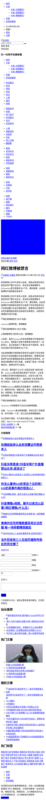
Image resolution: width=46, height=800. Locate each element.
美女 (8, 245)
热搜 (8, 112)
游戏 (8, 89)
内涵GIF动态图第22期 (16, 677)
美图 (8, 202)
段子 (8, 239)
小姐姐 (29, 755)
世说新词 (10, 123)
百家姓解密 (11, 21)
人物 (8, 98)
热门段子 (10, 115)
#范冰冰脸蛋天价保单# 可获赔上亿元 (23, 707)
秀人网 (28, 758)
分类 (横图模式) (17, 16)
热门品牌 (35, 758)
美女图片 (10, 205)
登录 (8, 32)
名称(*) (35, 555)
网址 (34, 565)
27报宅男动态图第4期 (16, 674)
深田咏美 (30, 761)
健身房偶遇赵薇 (8, 427)
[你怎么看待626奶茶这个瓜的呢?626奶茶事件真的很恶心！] (23, 476)
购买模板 (10, 781)
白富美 (12, 275)
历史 (8, 137)
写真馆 (9, 211)
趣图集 (9, 143)
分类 (8, 7)
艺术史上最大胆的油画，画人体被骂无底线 (25, 633)
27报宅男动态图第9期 (16, 668)
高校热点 (10, 177)
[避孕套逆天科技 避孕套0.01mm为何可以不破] (25, 617)
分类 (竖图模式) (17, 13)
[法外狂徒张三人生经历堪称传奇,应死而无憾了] (23, 533)
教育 (8, 174)
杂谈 (24, 755)
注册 (8, 35)
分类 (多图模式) (17, 10)
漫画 (8, 214)
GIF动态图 (18, 764)
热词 (8, 86)
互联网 (9, 185)
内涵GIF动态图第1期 (15, 665)
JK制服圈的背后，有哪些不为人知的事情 (24, 627)
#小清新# (11, 701)
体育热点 (9, 764)
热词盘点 (10, 83)
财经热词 (10, 160)
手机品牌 (10, 163)
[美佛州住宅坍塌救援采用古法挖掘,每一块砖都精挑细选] (23, 515)
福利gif (26, 764)
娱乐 (8, 101)
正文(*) (4, 580)
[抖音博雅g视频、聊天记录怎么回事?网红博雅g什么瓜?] (23, 496)
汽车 (8, 188)
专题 (8, 19)
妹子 (7, 758)
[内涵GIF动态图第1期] (25, 653)
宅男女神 (9, 755)
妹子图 (9, 199)
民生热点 (10, 154)
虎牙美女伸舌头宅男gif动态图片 (20, 671)
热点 (8, 95)
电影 (40, 764)
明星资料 (10, 131)
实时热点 (10, 151)
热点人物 (18, 755)
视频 (8, 104)
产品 (16, 761)
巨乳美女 (22, 761)
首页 (8, 4)
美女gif (21, 758)
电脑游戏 (10, 171)
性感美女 (15, 752)
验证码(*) (36, 570)
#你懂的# (11, 704)
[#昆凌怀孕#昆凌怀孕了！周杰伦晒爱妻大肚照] (25, 690)
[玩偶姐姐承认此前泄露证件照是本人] (23, 438)
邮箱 (34, 560)
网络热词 (10, 109)
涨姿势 (9, 134)
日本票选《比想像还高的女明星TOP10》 (24, 630)
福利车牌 (34, 764)
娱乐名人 (9, 761)
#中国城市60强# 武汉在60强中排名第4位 (24, 710)
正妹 (37, 761)
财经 (8, 157)
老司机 (9, 191)
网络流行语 (6, 752)
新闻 (8, 148)
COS (8, 253)
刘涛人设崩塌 (7, 424)
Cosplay (9, 216)
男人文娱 (10, 140)
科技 (8, 92)
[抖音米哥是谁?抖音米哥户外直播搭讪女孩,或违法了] (23, 456)
